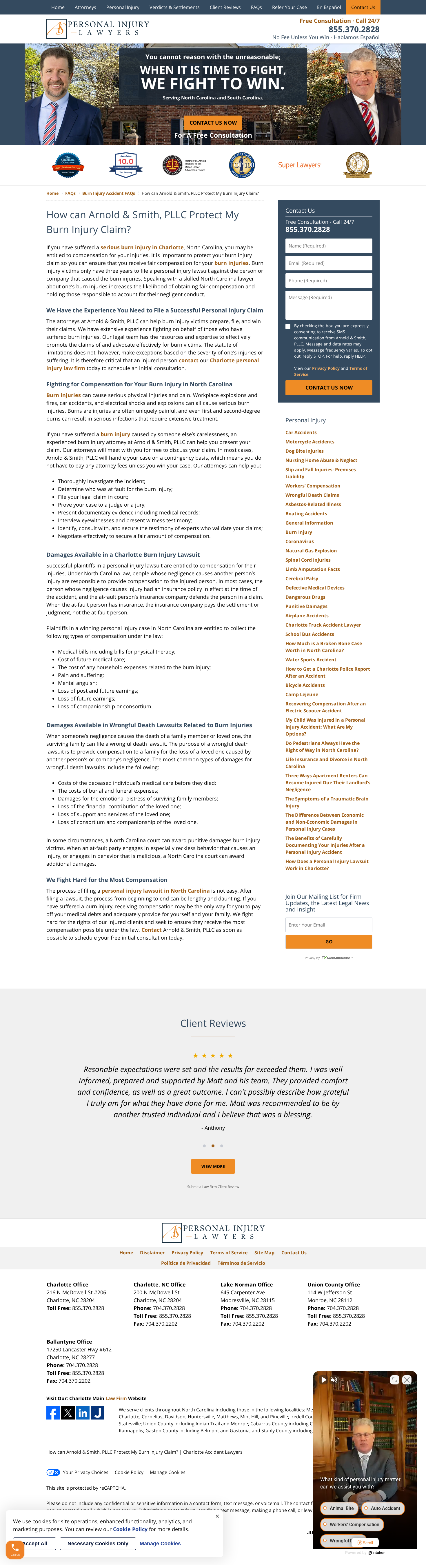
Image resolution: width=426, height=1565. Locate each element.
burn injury (115, 434)
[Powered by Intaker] (376, 1553)
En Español (329, 7)
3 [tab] (221, 1146)
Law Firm (116, 1398)
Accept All (34, 1543)
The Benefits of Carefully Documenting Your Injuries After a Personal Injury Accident (325, 845)
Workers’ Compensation (313, 486)
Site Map (264, 1252)
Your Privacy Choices (85, 1472)
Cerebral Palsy (301, 578)
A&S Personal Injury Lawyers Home (97, 29)
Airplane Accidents (307, 615)
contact (189, 360)
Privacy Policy (187, 1252)
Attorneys (85, 7)
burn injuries (231, 262)
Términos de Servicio (241, 1263)
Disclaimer (152, 1252)
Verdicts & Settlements (175, 7)
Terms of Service (228, 1252)
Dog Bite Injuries (304, 451)
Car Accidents (301, 432)
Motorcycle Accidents (309, 441)
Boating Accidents (306, 513)
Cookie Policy (129, 1472)
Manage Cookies (167, 1472)
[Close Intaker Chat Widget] (407, 1379)
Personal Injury (122, 7)
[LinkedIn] (83, 1413)
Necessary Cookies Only (98, 1543)
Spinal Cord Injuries (308, 560)
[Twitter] (67, 1413)
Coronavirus (299, 541)
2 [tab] (213, 1146)
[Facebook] (53, 1413)
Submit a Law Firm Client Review (213, 1186)
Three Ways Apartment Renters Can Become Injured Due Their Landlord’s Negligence (327, 782)
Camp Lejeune (301, 694)
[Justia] (97, 1413)
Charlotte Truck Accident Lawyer (323, 625)
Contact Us (363, 7)
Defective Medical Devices (315, 588)
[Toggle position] (394, 1379)
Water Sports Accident (310, 659)
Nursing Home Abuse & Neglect (321, 460)
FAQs (256, 7)
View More (213, 1166)
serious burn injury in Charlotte (142, 247)
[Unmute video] (323, 1379)
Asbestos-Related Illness (313, 504)
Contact (151, 929)
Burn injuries (63, 395)
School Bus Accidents (309, 634)
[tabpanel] (213, 1091)
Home (58, 7)
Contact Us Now (213, 122)
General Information (309, 523)
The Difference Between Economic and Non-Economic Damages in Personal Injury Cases (324, 822)
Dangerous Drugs (305, 597)
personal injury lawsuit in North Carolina (156, 890)
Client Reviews (225, 7)
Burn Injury (298, 532)
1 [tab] (204, 1146)
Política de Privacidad (186, 1263)
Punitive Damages (306, 606)
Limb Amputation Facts (312, 569)
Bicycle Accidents (305, 685)
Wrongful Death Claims (312, 495)
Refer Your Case (289, 7)
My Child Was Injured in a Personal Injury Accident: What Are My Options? (325, 727)
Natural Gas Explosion (311, 550)
